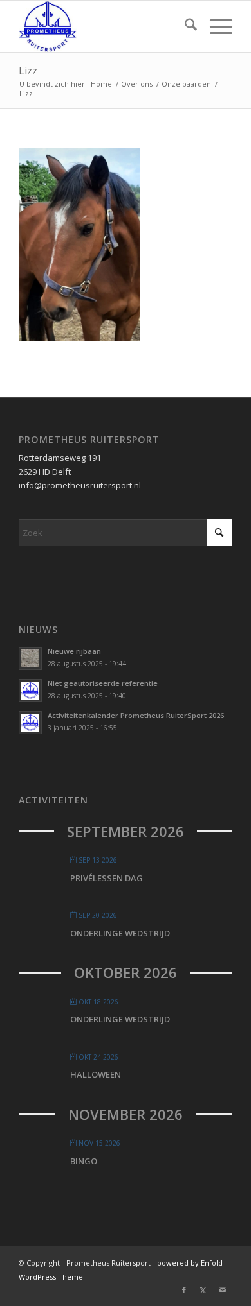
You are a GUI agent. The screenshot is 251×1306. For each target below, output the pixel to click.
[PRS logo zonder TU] (104, 26)
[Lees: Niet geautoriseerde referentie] (30, 690)
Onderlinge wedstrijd (120, 933)
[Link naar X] (203, 1290)
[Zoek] (184, 26)
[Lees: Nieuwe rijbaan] (30, 658)
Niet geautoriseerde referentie (103, 683)
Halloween (95, 1074)
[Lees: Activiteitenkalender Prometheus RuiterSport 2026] (30, 722)
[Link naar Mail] (222, 1290)
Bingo (83, 1161)
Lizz (28, 71)
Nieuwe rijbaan (74, 651)
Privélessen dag (106, 878)
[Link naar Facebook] (184, 1290)
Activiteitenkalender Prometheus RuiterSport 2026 (136, 715)
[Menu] (214, 26)
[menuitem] (184, 26)
